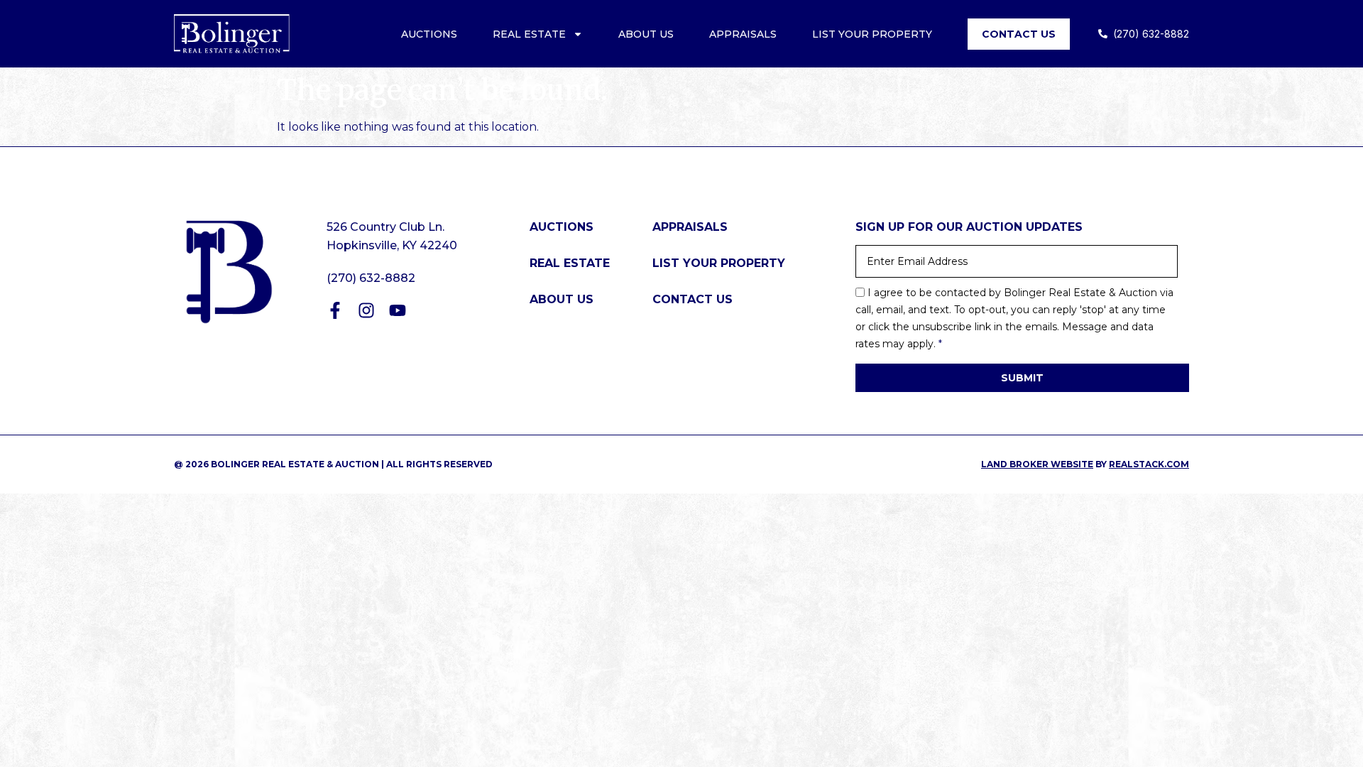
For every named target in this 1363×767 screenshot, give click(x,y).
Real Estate (529, 34)
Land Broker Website (1037, 464)
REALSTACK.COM (1149, 464)
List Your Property (872, 34)
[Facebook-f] (335, 310)
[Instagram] (366, 310)
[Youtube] (397, 310)
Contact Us (1019, 34)
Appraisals (743, 34)
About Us (646, 34)
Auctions (429, 34)
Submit (1022, 377)
